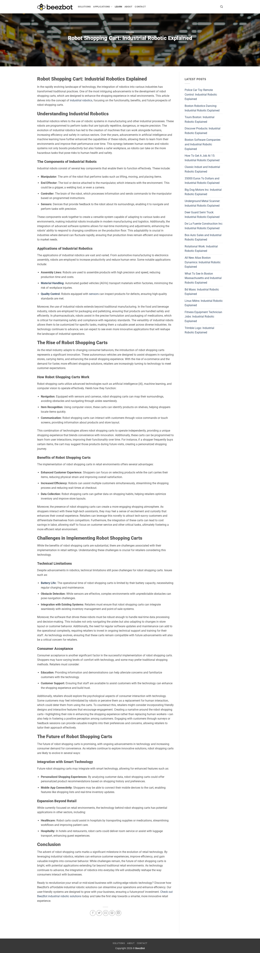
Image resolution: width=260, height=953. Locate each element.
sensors (94, 294)
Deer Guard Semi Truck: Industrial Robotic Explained (202, 215)
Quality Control (50, 294)
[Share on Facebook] (93, 913)
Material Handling (52, 283)
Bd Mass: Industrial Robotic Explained (202, 292)
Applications (101, 6)
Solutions (84, 6)
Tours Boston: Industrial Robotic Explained (199, 119)
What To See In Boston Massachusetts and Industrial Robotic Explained (203, 278)
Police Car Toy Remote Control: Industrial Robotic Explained (201, 94)
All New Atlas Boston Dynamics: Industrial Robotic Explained (203, 262)
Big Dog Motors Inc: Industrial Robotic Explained (203, 192)
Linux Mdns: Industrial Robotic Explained (204, 303)
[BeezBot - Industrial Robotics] (55, 6)
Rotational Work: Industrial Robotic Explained (201, 249)
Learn (118, 6)
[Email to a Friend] (106, 913)
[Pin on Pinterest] (112, 913)
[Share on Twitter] (99, 913)
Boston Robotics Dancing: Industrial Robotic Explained (202, 108)
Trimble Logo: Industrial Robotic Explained (199, 330)
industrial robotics (81, 100)
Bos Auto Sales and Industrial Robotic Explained (203, 237)
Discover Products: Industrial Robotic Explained (202, 131)
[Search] (221, 6)
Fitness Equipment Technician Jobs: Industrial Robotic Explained (203, 316)
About (128, 6)
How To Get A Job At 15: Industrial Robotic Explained (202, 158)
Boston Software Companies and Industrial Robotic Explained (202, 144)
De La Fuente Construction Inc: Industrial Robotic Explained (204, 226)
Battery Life (48, 583)
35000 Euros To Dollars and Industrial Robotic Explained (202, 181)
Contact (140, 6)
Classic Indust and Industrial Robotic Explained (202, 169)
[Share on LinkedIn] (118, 913)
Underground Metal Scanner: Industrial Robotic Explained (202, 203)
